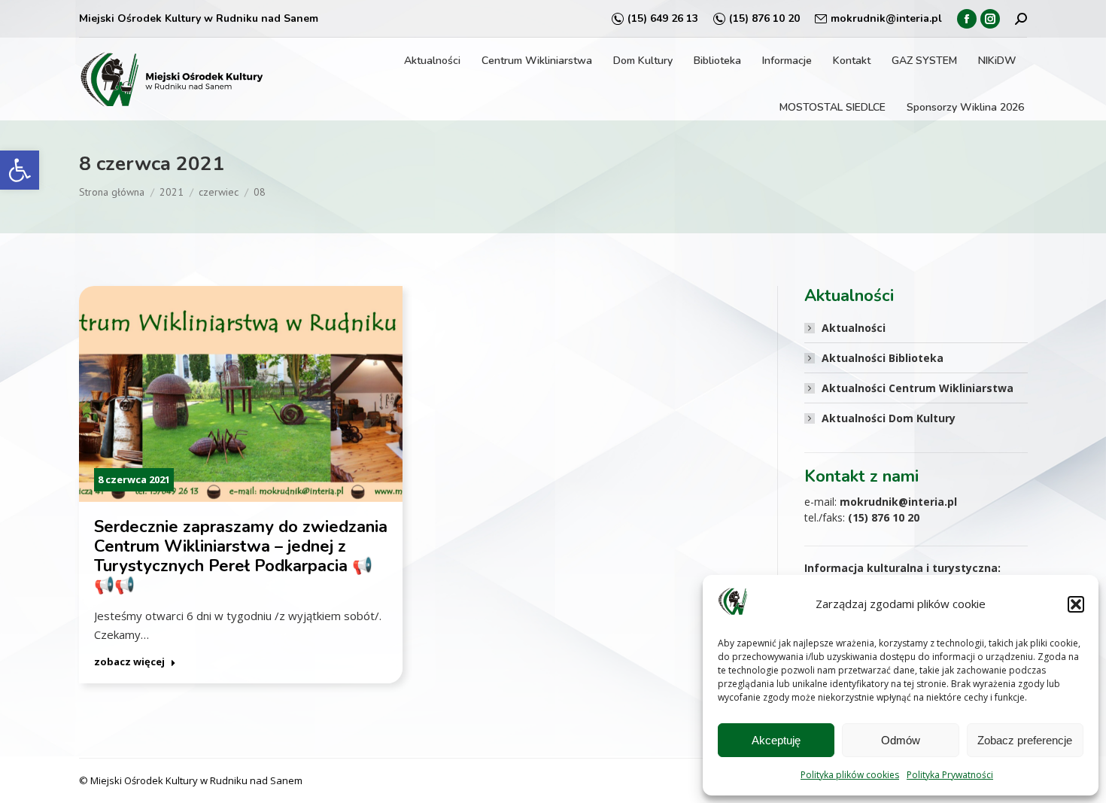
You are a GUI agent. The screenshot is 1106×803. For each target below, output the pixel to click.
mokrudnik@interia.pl (886, 18)
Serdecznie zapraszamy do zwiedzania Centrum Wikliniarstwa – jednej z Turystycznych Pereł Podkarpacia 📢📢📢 (240, 556)
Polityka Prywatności (950, 774)
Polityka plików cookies (850, 774)
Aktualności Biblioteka (882, 358)
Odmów (900, 740)
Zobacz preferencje (1024, 740)
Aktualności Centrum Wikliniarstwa (917, 388)
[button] (19, 170)
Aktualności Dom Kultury (889, 418)
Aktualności (854, 328)
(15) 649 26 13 (662, 18)
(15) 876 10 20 (764, 18)
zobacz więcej (129, 661)
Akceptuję (776, 740)
